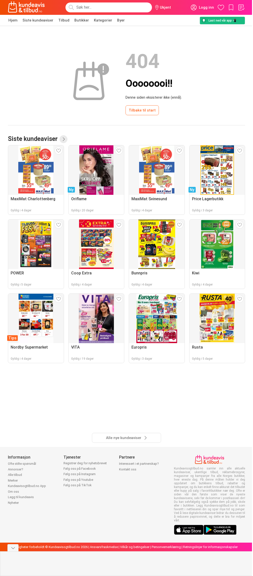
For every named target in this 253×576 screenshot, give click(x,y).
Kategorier (103, 20)
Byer (121, 20)
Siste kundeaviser (37, 20)
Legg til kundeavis (21, 497)
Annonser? (15, 469)
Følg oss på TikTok (77, 485)
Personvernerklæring (166, 547)
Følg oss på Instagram (79, 474)
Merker (13, 480)
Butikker (81, 20)
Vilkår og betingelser (134, 547)
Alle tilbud (15, 475)
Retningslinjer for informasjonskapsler (210, 547)
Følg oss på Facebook (79, 468)
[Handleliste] (241, 7)
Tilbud (63, 20)
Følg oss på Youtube (78, 480)
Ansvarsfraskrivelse (104, 547)
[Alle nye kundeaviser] (63, 139)
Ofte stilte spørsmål (22, 463)
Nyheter (13, 503)
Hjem (13, 20)
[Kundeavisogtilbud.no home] (26, 7)
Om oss (13, 491)
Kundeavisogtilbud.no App (27, 486)
